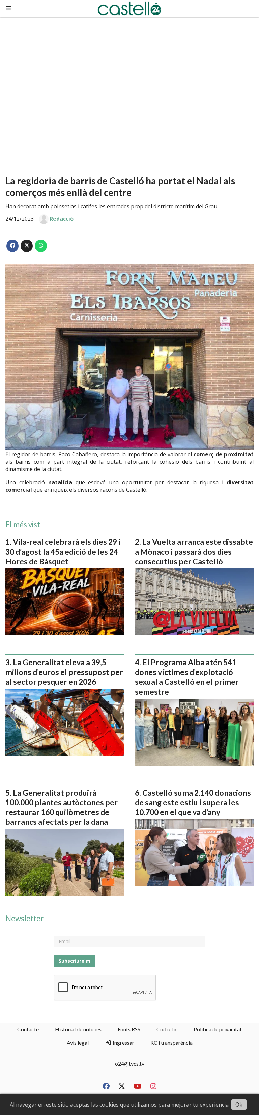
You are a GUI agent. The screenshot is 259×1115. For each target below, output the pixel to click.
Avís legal (78, 1042)
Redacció (62, 219)
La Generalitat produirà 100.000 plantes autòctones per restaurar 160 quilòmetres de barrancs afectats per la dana (61, 807)
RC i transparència (171, 1042)
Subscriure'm (74, 961)
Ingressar (123, 1042)
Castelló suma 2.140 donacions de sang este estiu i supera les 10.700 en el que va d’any (193, 802)
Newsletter (24, 918)
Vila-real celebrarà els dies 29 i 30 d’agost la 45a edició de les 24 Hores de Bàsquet (62, 551)
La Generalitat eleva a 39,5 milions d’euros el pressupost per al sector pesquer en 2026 (64, 672)
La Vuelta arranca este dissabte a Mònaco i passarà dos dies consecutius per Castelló (194, 551)
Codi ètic (166, 1029)
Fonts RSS (129, 1029)
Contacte (28, 1029)
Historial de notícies (78, 1029)
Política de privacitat (218, 1029)
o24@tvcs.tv (129, 1063)
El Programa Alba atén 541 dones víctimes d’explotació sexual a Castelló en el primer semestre (187, 676)
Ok (238, 1104)
